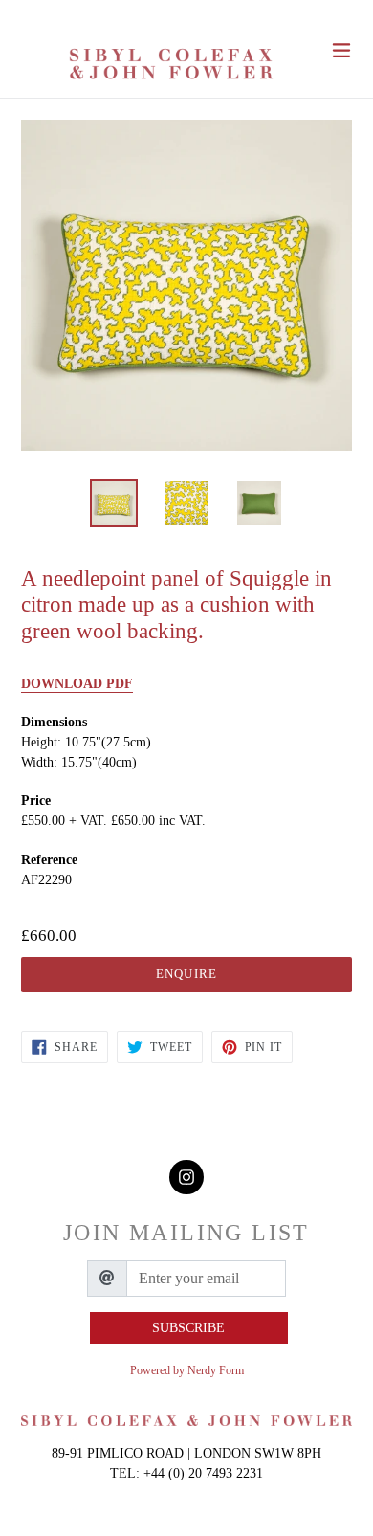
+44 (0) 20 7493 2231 (203, 1473)
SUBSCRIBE (188, 1328)
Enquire (186, 974)
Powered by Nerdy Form (187, 1370)
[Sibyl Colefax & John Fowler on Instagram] (186, 1177)
